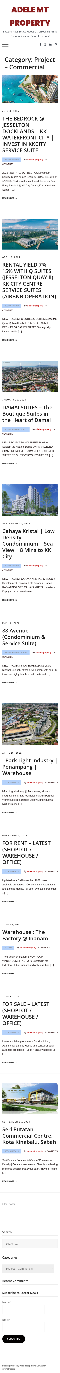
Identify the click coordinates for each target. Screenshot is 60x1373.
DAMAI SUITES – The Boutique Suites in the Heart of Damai (27, 414)
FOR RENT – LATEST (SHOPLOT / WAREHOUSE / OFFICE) (26, 852)
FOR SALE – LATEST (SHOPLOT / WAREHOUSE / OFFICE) (25, 1013)
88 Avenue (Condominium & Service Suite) (23, 637)
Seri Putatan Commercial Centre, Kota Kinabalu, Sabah (29, 1136)
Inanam (8, 948)
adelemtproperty (35, 159)
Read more (8, 198)
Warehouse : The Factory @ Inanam (25, 935)
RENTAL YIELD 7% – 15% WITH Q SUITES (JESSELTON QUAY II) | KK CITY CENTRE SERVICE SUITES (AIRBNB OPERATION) (30, 280)
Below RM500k (12, 160)
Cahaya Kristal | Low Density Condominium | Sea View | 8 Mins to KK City (28, 543)
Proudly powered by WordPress (15, 1366)
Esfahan (40, 1366)
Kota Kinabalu (12, 782)
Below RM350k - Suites (16, 429)
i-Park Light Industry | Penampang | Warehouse (30, 767)
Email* (6, 1319)
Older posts (8, 1204)
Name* (6, 1302)
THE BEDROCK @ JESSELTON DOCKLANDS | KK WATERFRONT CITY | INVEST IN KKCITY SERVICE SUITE (28, 134)
